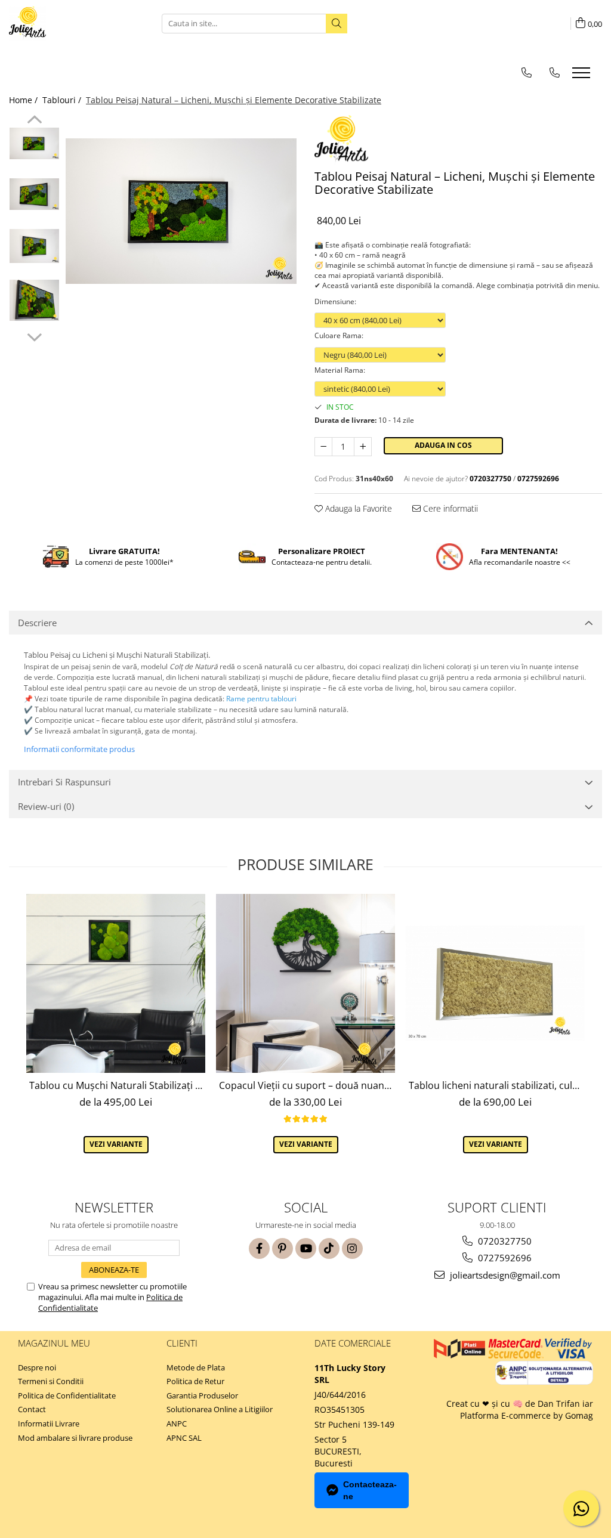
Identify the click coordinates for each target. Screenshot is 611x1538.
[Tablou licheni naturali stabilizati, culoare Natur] (495, 983)
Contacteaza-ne (370, 1490)
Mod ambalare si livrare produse (75, 1437)
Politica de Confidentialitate (67, 1395)
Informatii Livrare (48, 1423)
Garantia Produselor (202, 1395)
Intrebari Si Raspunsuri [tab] (64, 782)
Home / (24, 100)
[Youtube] (305, 1248)
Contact (32, 1409)
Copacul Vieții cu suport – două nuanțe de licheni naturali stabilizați (307, 1085)
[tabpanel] (181, 211)
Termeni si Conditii (51, 1381)
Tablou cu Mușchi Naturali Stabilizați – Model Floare (117, 1085)
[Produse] (582, 76)
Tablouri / (63, 100)
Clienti (182, 1343)
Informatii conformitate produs (79, 749)
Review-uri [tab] (46, 806)
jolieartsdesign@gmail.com (504, 1275)
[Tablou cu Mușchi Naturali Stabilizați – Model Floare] (115, 983)
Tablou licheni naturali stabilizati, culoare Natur (497, 1085)
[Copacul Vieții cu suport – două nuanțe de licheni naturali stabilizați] (305, 983)
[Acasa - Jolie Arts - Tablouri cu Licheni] (68, 23)
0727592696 (504, 1258)
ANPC (176, 1423)
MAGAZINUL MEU (54, 1343)
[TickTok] (329, 1248)
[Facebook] (259, 1248)
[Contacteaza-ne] (526, 72)
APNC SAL (184, 1437)
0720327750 (504, 1241)
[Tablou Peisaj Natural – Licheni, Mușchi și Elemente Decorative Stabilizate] (181, 211)
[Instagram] (352, 1248)
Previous (34, 121)
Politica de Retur (195, 1381)
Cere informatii (449, 508)
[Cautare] (336, 23)
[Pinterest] (282, 1248)
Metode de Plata (195, 1367)
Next (34, 336)
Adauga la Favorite (357, 508)
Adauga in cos (443, 445)
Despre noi (37, 1367)
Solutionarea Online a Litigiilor (219, 1409)
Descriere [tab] (37, 623)
